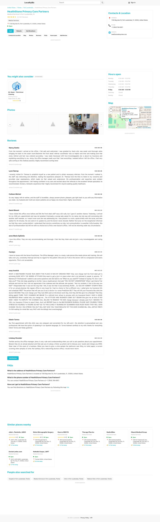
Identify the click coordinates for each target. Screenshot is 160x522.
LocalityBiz (29, 2)
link (68, 387)
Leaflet (139, 127)
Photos (31, 35)
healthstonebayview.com (119, 34)
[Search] (102, 2)
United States (11, 7)
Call (10, 31)
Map (25, 35)
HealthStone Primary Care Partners (129, 109)
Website (19, 31)
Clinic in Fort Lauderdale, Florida (73, 479)
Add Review (63, 35)
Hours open (53, 35)
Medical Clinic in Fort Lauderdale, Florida (99, 479)
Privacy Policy (85, 517)
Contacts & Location (15, 35)
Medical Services (14, 20)
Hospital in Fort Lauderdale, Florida (19, 479)
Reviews (38, 35)
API (91, 517)
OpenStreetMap (147, 127)
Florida (20, 7)
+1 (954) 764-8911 (117, 27)
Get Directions (30, 31)
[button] (130, 121)
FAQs (45, 35)
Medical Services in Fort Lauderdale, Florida (47, 479)
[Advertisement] (55, 54)
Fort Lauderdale (28, 7)
